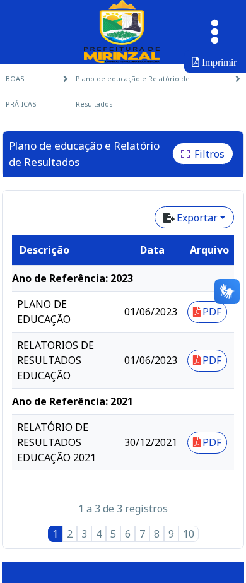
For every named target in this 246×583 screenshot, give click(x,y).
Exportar (197, 218)
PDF (211, 312)
